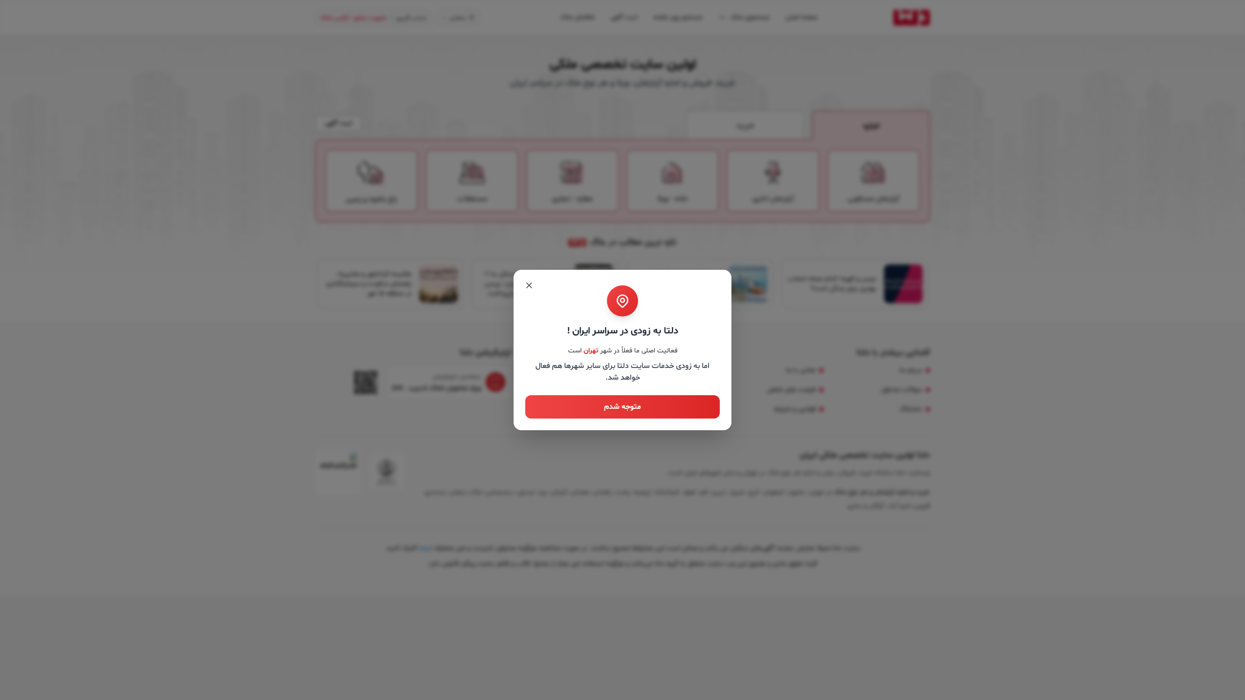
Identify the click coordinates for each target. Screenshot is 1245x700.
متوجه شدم (622, 407)
